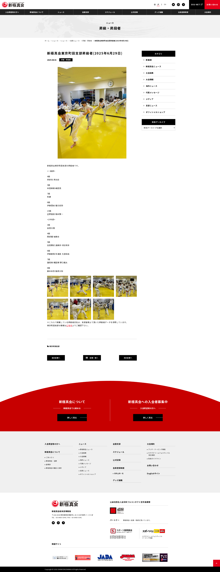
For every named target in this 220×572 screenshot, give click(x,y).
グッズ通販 (159, 12)
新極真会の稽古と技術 (54, 468)
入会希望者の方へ (12, 12)
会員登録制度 (183, 12)
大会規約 (207, 12)
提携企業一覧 (119, 473)
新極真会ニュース (153, 66)
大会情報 (150, 79)
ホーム (47, 41)
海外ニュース (151, 86)
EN (165, 4)
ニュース (61, 12)
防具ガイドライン (154, 459)
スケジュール (110, 12)
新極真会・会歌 (51, 461)
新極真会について (36, 12)
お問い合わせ (153, 465)
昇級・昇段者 (87, 41)
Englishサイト (153, 473)
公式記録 (134, 12)
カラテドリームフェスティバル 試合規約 (158, 454)
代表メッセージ (152, 92)
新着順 (149, 59)
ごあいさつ (50, 457)
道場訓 (48, 464)
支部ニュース (75, 41)
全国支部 (85, 12)
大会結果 (150, 73)
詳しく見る (72, 417)
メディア (149, 99)
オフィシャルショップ (155, 112)
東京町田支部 (54, 346)
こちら (69, 325)
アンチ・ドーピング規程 (156, 449)
